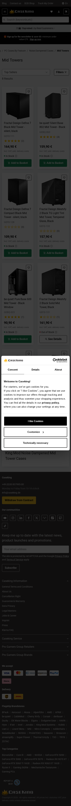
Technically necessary (35, 442)
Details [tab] (36, 369)
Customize (33, 431)
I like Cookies (35, 421)
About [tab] (58, 369)
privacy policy (50, 402)
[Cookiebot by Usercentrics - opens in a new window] (52, 360)
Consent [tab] (13, 369)
